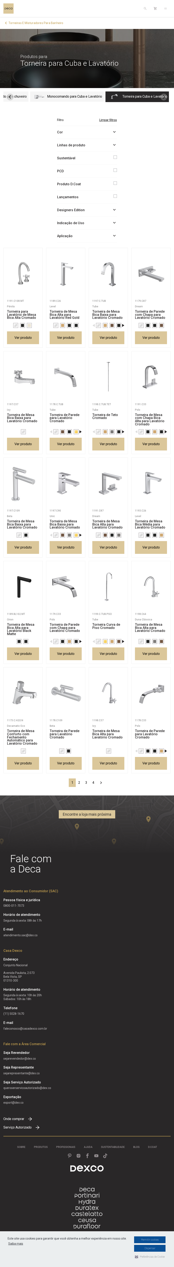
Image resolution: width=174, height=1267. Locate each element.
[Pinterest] (69, 1155)
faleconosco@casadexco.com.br (25, 1028)
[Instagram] (78, 1155)
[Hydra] (87, 1202)
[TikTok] (105, 1155)
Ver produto (23, 338)
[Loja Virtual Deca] (155, 8)
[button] (150, 1256)
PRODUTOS (41, 1147)
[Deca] (8, 8)
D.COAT (152, 1147)
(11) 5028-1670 (13, 1013)
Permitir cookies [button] (150, 1239)
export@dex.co (13, 1102)
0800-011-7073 (13, 905)
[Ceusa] (87, 1220)
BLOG (136, 1147)
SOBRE (21, 1147)
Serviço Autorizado (17, 1127)
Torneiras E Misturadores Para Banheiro (35, 23)
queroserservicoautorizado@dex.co (27, 1088)
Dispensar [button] (150, 1248)
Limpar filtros (108, 120)
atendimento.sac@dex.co (20, 935)
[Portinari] (87, 1196)
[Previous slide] (10, 97)
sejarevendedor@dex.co (19, 1058)
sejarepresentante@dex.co (21, 1073)
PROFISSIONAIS (65, 1147)
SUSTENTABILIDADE (113, 1147)
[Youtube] (96, 1155)
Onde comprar (13, 1119)
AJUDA (88, 1147)
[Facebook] (87, 1155)
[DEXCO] (87, 1168)
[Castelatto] (87, 1214)
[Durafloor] (87, 1226)
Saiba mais (15, 1243)
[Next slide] (163, 97)
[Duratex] (87, 1208)
